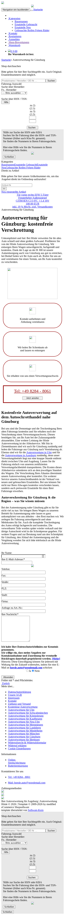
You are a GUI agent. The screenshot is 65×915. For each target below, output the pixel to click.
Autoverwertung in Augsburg (20, 455)
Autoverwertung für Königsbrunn (26, 715)
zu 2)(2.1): (32, 107)
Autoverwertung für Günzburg (24, 736)
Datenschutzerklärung (19, 692)
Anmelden (14, 39)
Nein (37, 670)
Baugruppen (21, 21)
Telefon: (5, 569)
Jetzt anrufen (32, 398)
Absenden (8, 677)
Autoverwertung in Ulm (39, 452)
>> (4, 188)
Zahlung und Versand (19, 703)
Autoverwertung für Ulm (21, 709)
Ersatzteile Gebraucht (26, 24)
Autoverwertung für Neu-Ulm (24, 721)
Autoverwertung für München (24, 733)
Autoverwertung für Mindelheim (25, 730)
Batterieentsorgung (18, 765)
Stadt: (4, 595)
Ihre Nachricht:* (9, 614)
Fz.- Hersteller (8, 89)
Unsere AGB (15, 694)
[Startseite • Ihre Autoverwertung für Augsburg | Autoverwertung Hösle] (2, 3)
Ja (30, 670)
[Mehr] (56, 658)
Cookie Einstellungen (19, 748)
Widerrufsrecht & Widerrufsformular (27, 742)
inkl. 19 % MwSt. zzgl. (24, 206)
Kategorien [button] (14, 18)
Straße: (5, 582)
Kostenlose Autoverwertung (23, 706)
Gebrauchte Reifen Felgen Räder (32, 30)
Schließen (9, 157)
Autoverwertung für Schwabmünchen (28, 712)
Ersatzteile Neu (23, 27)
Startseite (38, 9)
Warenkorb (14, 45)
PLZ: (4, 588)
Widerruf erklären (17, 745)
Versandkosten (45, 206)
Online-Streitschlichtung (17, 761)
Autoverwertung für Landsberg (24, 727)
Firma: (4, 601)
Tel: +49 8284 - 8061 (32, 391)
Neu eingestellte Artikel (13, 191)
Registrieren (14, 36)
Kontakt (12, 33)
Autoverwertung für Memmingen (25, 724)
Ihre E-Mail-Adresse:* (13, 559)
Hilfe (5, 102)
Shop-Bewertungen (18, 42)
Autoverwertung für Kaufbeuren (25, 718)
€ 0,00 (14, 51)
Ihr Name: (6, 552)
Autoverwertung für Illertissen (24, 739)
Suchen (51, 80)
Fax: (3, 575)
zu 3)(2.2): (32, 113)
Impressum (14, 697)
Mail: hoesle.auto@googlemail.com (26, 782)
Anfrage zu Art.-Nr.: (12, 607)
